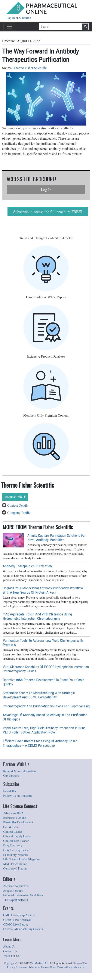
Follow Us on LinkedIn (17, 796)
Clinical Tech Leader (16, 841)
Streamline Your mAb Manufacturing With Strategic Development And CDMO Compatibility (39, 695)
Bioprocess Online (14, 818)
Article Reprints (13, 891)
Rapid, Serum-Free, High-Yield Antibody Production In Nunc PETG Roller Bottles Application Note (44, 730)
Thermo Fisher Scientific (30, 67)
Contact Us (10, 951)
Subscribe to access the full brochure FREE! (47, 211)
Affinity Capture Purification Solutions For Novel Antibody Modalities (56, 537)
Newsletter (9, 791)
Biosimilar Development (18, 822)
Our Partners (11, 775)
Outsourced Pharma (15, 868)
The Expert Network (15, 900)
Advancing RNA (13, 813)
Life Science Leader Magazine (21, 859)
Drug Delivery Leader (16, 850)
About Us (9, 946)
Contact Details (17, 505)
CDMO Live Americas (17, 920)
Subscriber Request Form (42, 967)
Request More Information (19, 771)
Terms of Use (80, 963)
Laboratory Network (15, 855)
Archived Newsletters (16, 886)
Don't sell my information (71, 967)
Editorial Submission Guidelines (23, 895)
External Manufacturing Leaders (23, 929)
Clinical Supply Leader (17, 836)
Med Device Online (15, 864)
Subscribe (25, 18)
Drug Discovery (12, 845)
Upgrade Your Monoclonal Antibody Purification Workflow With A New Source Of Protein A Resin (43, 590)
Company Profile (18, 512)
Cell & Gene (11, 827)
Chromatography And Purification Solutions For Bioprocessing (46, 706)
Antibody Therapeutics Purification (27, 566)
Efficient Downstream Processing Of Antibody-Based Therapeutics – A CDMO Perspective (40, 743)
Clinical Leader (12, 832)
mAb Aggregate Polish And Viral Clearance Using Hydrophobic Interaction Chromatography (37, 616)
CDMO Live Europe (15, 924)
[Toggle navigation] (9, 26)
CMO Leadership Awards (19, 915)
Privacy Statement (17, 967)
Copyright (9, 963)
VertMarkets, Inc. (39, 963)
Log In (11, 18)
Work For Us (11, 956)
